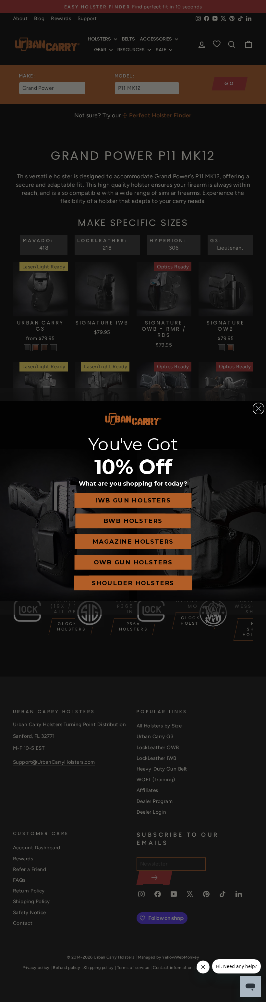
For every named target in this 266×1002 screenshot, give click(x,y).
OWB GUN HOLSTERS (133, 562)
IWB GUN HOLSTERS (133, 500)
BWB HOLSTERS (133, 521)
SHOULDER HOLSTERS (133, 583)
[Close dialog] (258, 408)
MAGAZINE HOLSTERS (133, 541)
